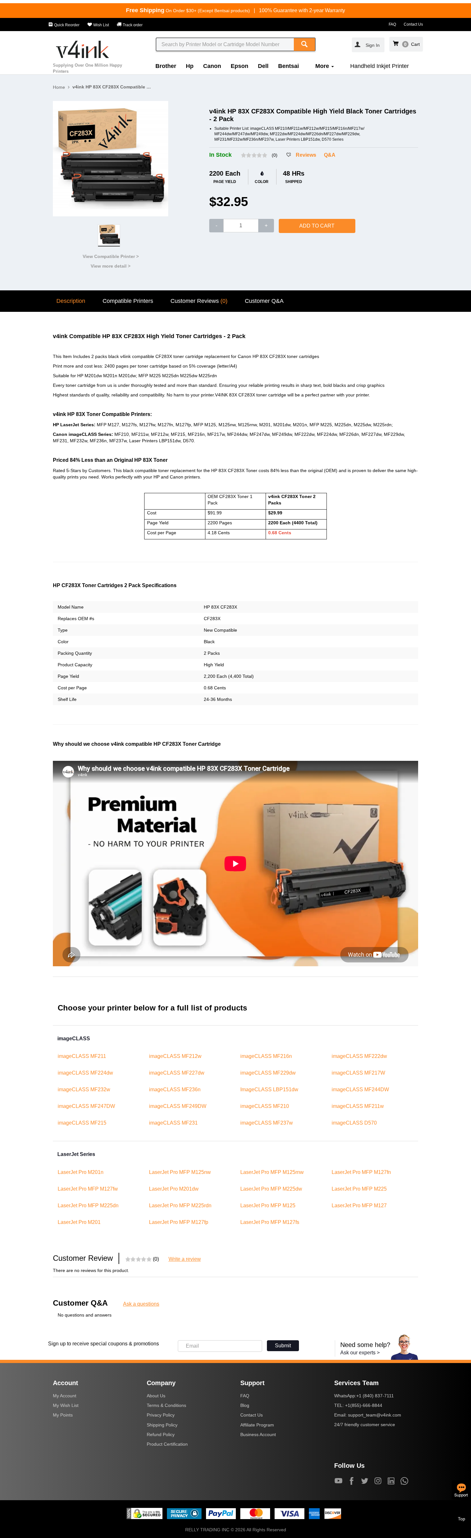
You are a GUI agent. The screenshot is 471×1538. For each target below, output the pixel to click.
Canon (212, 66)
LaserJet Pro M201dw (174, 1189)
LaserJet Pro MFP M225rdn (180, 1205)
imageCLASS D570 (354, 1123)
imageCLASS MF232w (84, 1089)
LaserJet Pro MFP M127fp (178, 1222)
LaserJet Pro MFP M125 (267, 1205)
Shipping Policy (162, 1424)
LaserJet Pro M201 (79, 1222)
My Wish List (65, 1405)
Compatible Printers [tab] (128, 301)
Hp (190, 66)
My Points (63, 1414)
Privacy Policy (161, 1414)
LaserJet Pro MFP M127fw (88, 1189)
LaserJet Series (76, 1154)
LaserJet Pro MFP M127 (359, 1205)
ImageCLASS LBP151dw (269, 1089)
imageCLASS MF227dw (176, 1073)
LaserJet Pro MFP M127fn (361, 1172)
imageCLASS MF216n (266, 1056)
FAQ (392, 24)
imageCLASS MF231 (173, 1123)
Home (59, 87)
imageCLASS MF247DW (86, 1106)
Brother (165, 66)
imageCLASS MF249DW (177, 1106)
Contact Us (413, 24)
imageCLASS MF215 (82, 1123)
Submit (283, 1345)
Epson (239, 66)
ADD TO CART (317, 226)
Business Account (258, 1434)
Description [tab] (70, 301)
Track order (132, 25)
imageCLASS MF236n (175, 1089)
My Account (64, 1395)
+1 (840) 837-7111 (375, 1395)
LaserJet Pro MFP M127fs (269, 1222)
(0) (274, 155)
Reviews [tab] (306, 155)
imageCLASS (73, 1038)
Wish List (100, 25)
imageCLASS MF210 (264, 1106)
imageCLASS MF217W (358, 1073)
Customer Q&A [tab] (264, 301)
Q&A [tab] (329, 155)
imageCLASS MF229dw (268, 1073)
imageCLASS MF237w (266, 1123)
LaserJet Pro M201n (80, 1172)
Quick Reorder (66, 25)
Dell (263, 66)
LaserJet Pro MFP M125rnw (272, 1172)
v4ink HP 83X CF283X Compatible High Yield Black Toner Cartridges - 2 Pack (112, 86)
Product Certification (167, 1444)
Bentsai (288, 66)
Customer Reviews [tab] (198, 301)
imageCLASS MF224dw (85, 1073)
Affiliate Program (257, 1424)
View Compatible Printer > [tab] (111, 256)
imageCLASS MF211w (358, 1106)
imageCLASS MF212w (175, 1056)
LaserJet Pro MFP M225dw (271, 1189)
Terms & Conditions (166, 1405)
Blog (244, 1405)
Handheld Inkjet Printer (379, 66)
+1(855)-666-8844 (363, 1405)
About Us (156, 1395)
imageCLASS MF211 (82, 1056)
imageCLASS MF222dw (359, 1056)
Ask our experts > (360, 1352)
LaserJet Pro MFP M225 (359, 1189)
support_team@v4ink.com (374, 1414)
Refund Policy (161, 1434)
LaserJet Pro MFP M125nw (180, 1172)
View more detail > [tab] (110, 266)
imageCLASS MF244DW (360, 1089)
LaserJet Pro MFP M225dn (88, 1205)
